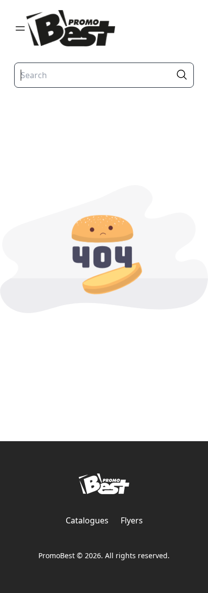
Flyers (132, 520)
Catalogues (87, 520)
